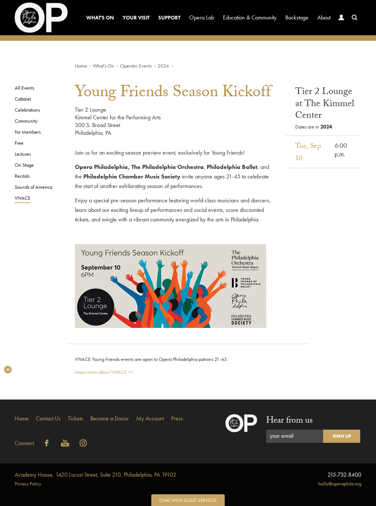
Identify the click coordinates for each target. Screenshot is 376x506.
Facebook (46, 443)
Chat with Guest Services (188, 500)
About (323, 17)
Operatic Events (136, 65)
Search (354, 17)
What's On (100, 17)
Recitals (22, 176)
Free (19, 143)
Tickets (75, 418)
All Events (24, 87)
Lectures (23, 154)
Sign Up (342, 436)
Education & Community (249, 17)
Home (81, 65)
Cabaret (23, 98)
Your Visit (136, 17)
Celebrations (27, 109)
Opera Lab (201, 17)
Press (177, 418)
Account (341, 17)
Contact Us (48, 418)
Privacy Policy (28, 483)
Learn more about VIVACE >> (104, 372)
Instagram (83, 443)
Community (26, 121)
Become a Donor (109, 418)
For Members (28, 132)
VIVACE (22, 198)
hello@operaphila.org (339, 483)
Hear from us (289, 421)
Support (169, 17)
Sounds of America (33, 187)
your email (281, 436)
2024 (163, 65)
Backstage (296, 17)
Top (8, 369)
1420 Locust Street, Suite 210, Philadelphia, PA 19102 (95, 474)
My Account (150, 418)
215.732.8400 (344, 474)
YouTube (64, 443)
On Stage (24, 165)
